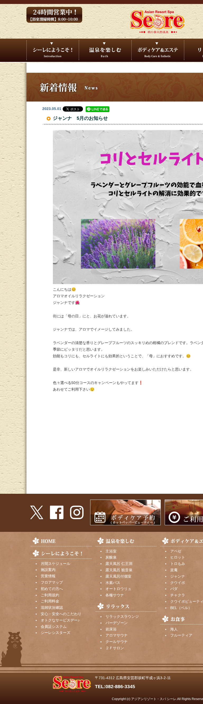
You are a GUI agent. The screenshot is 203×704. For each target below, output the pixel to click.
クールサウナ (116, 641)
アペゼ (175, 551)
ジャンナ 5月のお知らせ (80, 118)
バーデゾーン (116, 623)
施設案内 (48, 570)
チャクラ (177, 595)
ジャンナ (177, 576)
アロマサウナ (116, 635)
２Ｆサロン (114, 648)
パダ (174, 589)
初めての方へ (52, 589)
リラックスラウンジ (122, 616)
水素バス (112, 582)
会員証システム (54, 626)
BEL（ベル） (181, 608)
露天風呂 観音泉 (118, 570)
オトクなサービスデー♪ (60, 620)
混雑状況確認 (52, 607)
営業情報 (48, 576)
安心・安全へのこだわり (61, 614)
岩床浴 (111, 629)
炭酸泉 (111, 557)
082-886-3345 (120, 686)
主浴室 (111, 551)
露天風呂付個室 (118, 576)
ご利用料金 (50, 601)
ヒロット (177, 557)
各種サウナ (114, 595)
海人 (174, 629)
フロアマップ (52, 582)
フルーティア (181, 635)
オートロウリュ (118, 589)
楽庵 (174, 570)
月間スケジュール (55, 563)
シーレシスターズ (55, 632)
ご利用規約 (50, 595)
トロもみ (177, 563)
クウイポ (177, 582)
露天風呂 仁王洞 (118, 563)
